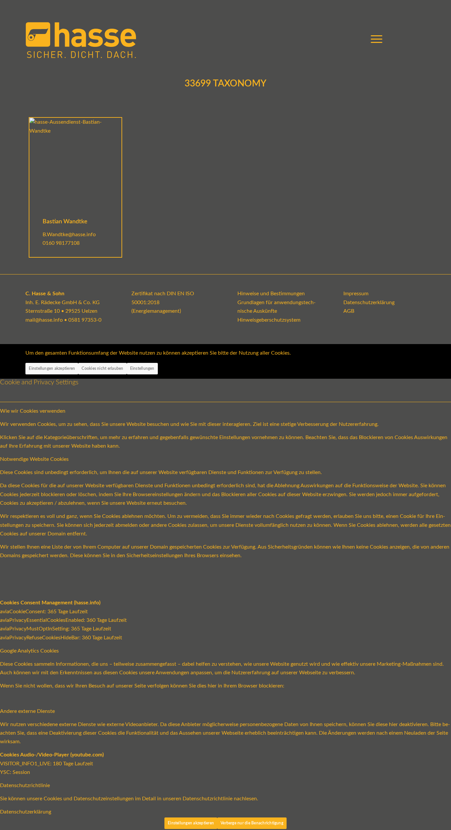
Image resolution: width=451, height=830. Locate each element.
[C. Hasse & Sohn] (80, 39)
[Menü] (374, 39)
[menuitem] (374, 39)
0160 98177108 (61, 243)
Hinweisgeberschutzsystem (268, 320)
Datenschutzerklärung (369, 302)
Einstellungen (142, 368)
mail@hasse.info (44, 320)
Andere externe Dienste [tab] (27, 711)
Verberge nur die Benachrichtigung (252, 823)
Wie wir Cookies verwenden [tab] (32, 411)
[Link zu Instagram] (411, 39)
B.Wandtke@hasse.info (69, 234)
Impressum (355, 293)
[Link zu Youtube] (401, 39)
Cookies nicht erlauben (102, 368)
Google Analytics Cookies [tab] (29, 651)
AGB (348, 311)
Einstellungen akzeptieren (52, 368)
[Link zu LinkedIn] (421, 39)
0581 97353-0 (84, 320)
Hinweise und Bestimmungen (271, 293)
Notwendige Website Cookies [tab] (34, 459)
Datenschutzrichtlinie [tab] (25, 785)
